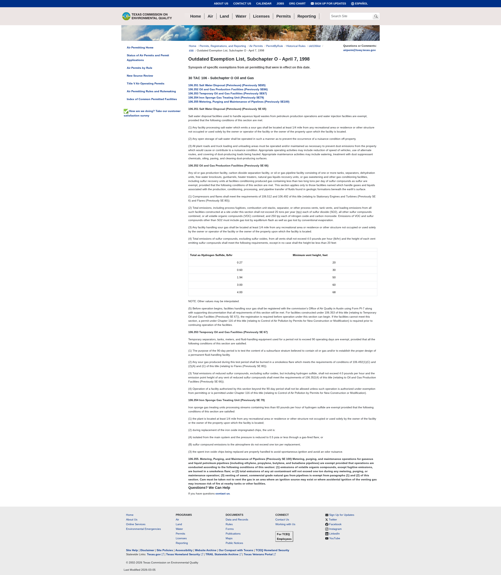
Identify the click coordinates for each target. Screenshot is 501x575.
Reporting (182, 543)
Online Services (135, 524)
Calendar (263, 3)
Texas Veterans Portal (258, 554)
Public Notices (234, 543)
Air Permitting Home (140, 47)
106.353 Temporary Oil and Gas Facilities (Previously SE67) (227, 93)
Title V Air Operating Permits (145, 83)
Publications (233, 533)
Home (192, 45)
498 (191, 50)
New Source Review (140, 75)
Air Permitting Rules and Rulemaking (151, 91)
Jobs (280, 3)
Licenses (181, 538)
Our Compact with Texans (236, 550)
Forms (230, 528)
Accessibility (184, 550)
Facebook (335, 524)
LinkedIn (334, 533)
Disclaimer (147, 550)
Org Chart (297, 3)
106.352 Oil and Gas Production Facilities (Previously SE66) (228, 89)
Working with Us (285, 524)
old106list (315, 45)
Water (179, 528)
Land (179, 524)
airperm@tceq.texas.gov (359, 50)
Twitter (333, 519)
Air (177, 519)
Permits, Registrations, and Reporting (223, 45)
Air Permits (256, 45)
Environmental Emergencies (143, 528)
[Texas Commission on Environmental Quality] (147, 16)
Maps (229, 538)
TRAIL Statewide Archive (222, 554)
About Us (221, 3)
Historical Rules (295, 45)
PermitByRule (274, 45)
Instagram (335, 528)
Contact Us (242, 3)
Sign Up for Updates (330, 3)
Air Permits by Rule (139, 67)
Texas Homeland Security (183, 554)
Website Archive (205, 550)
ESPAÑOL (361, 3)
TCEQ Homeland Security (272, 550)
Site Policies (165, 550)
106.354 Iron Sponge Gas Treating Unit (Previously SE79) (226, 97)
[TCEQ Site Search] (375, 16)
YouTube (334, 538)
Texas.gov (154, 554)
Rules (229, 524)
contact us (222, 493)
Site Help (132, 550)
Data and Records (237, 519)
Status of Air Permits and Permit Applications (148, 58)
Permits (180, 533)
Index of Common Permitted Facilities (152, 99)
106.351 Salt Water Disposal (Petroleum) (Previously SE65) (227, 85)
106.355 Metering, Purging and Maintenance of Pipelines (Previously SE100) (238, 101)
